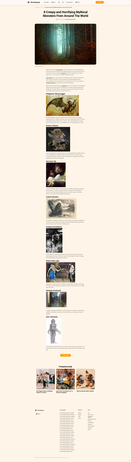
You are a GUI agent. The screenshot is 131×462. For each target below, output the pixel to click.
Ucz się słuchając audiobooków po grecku (66, 442)
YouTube (79, 418)
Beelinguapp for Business (92, 419)
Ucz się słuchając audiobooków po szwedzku (67, 435)
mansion (64, 73)
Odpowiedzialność (91, 422)
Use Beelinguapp (65, 355)
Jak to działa (46, 2)
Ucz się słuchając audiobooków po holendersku (67, 439)
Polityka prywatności (91, 426)
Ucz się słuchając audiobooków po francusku (67, 418)
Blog (59, 2)
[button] (53, 2)
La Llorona (63, 85)
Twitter (79, 416)
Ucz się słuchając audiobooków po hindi (66, 428)
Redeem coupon (90, 414)
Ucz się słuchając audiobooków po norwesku (67, 440)
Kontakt (89, 429)
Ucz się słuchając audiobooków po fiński (66, 451)
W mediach (89, 420)
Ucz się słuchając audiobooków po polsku (66, 437)
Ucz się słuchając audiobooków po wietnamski (67, 449)
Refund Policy (90, 424)
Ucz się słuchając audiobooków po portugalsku (67, 416)
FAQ (63, 2)
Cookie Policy (90, 427)
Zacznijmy (100, 2)
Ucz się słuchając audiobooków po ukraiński (67, 446)
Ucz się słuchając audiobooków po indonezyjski (67, 444)
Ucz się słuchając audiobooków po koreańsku (67, 432)
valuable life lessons (51, 82)
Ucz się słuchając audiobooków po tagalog (66, 447)
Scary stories (49, 77)
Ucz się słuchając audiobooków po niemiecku (67, 421)
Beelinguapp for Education (90, 417)
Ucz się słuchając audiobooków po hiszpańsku (67, 414)
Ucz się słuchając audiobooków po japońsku (67, 423)
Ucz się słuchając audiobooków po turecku (66, 430)
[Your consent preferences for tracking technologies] (129, 460)
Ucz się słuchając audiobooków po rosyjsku (66, 425)
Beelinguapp (37, 7)
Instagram (79, 414)
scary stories (59, 69)
